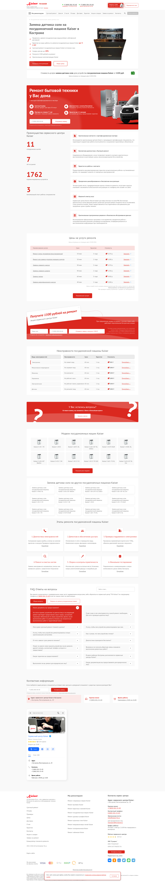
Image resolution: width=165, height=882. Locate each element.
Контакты (118, 13)
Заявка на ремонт (108, 13)
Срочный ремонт (51, 13)
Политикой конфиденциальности (67, 693)
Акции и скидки (96, 13)
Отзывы (73, 13)
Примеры (30, 814)
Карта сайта (31, 853)
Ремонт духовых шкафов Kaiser (78, 816)
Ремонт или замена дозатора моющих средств (48, 259)
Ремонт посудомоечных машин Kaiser (80, 813)
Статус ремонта (132, 13)
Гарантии (87, 13)
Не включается (68, 373)
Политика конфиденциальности (82, 870)
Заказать (126, 254)
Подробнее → (126, 362)
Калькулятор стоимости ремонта (38, 841)
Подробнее (45, 546)
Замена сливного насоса (41, 265)
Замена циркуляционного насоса (44, 282)
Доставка (79, 13)
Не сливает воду (69, 362)
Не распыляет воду (70, 389)
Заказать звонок (82, 416)
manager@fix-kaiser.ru (115, 823)
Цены (60, 13)
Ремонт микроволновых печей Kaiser (80, 824)
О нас (66, 13)
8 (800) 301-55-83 (114, 813)
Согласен (114, 876)
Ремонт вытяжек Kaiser (75, 805)
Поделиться (109, 860)
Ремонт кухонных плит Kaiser (78, 820)
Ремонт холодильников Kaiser (78, 828)
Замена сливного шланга (41, 271)
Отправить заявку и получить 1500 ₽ (87, 331)
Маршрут (35, 749)
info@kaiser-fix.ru (114, 818)
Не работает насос (70, 378)
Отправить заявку (61, 121)
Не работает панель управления (74, 384)
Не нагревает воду (70, 367)
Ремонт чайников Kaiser (76, 832)
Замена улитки (38, 276)
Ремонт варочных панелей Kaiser (79, 809)
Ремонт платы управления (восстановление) (48, 254)
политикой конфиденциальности (54, 335)
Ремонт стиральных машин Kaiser (79, 801)
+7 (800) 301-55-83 (70, 5)
